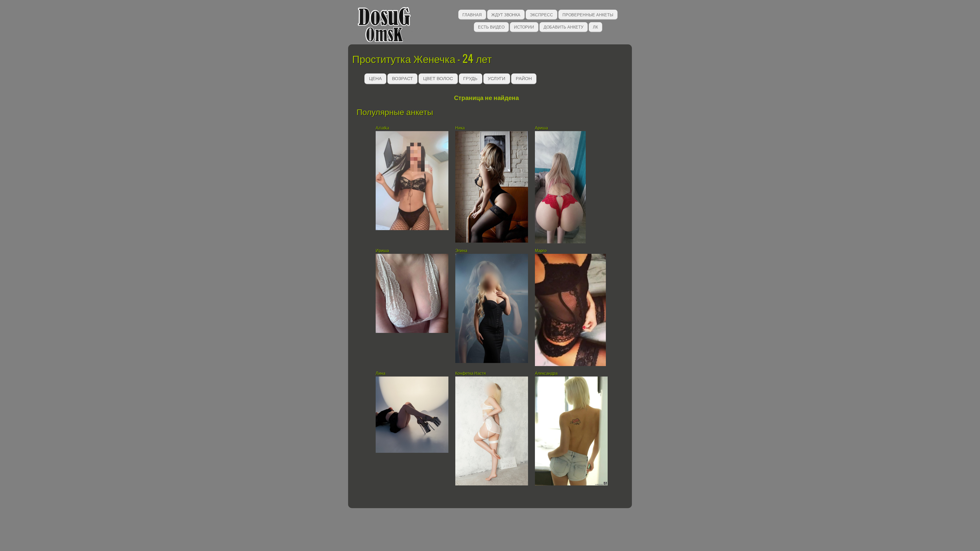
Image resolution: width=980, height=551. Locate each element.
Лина (380, 373)
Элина (461, 250)
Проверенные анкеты (587, 14)
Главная (472, 14)
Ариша (542, 128)
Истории (524, 27)
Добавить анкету (563, 27)
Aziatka (383, 128)
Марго (541, 250)
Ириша (382, 250)
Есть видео (491, 27)
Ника (460, 128)
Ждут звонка (505, 14)
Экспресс (541, 14)
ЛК (595, 27)
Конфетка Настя (470, 373)
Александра (546, 373)
